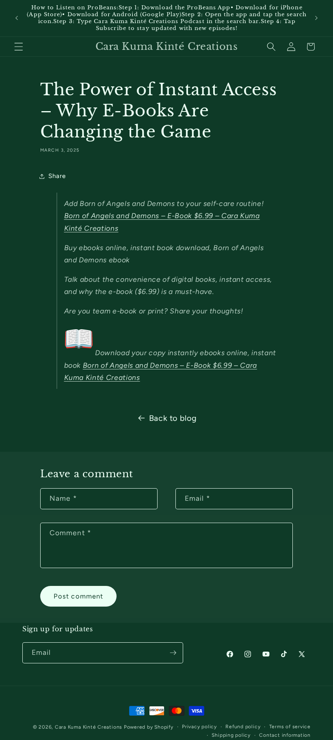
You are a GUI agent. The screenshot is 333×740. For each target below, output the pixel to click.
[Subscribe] (173, 652)
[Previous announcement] (17, 18)
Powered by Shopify (148, 727)
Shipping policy (231, 735)
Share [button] (56, 176)
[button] (18, 46)
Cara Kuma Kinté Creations (88, 727)
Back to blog (173, 418)
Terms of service (290, 726)
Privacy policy (199, 726)
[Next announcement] (316, 18)
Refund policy (242, 726)
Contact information (285, 735)
